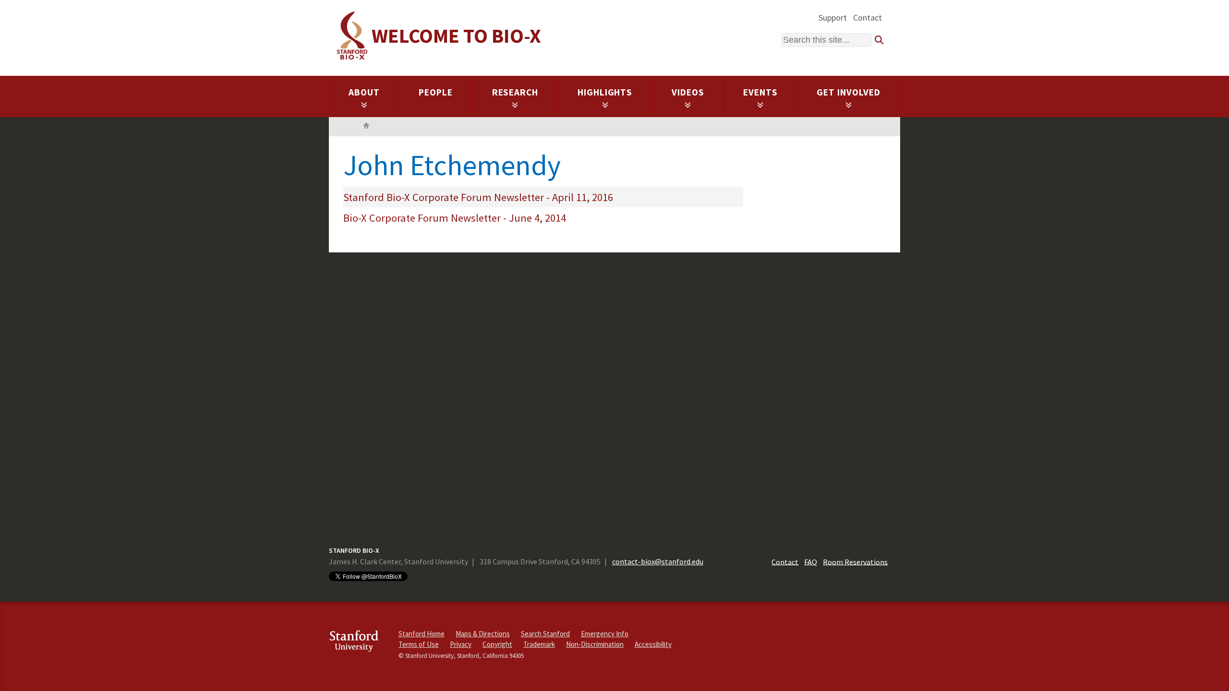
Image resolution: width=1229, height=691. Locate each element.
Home (366, 126)
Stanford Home (421, 633)
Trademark (539, 644)
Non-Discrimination (595, 644)
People (436, 92)
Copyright (497, 644)
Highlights (605, 92)
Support (833, 17)
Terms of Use (418, 644)
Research (515, 92)
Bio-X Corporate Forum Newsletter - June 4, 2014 (454, 218)
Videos (688, 92)
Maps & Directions (483, 633)
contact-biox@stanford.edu (657, 561)
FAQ (810, 561)
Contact (867, 17)
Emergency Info (604, 633)
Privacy (460, 644)
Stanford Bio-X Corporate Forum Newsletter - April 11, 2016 (478, 197)
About (364, 92)
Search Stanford (545, 633)
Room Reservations (855, 561)
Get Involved (848, 92)
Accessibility (653, 644)
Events (760, 92)
